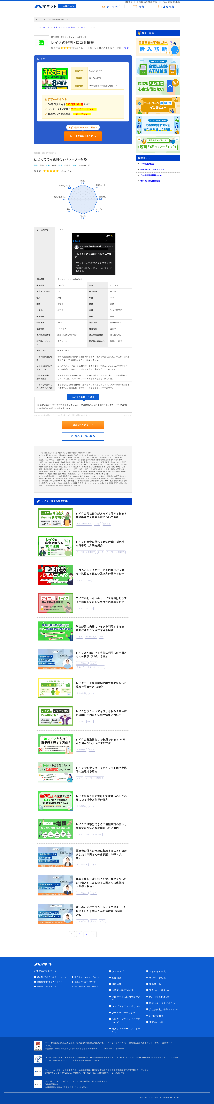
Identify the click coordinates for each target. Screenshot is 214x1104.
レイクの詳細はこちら (83, 136)
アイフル (89, 608)
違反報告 (128, 415)
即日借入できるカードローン (87, 977)
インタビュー (82, 663)
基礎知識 (116, 977)
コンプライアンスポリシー (126, 1006)
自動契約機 (81, 693)
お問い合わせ (156, 1015)
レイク (83, 27)
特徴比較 (116, 984)
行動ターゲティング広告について (126, 1021)
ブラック (80, 721)
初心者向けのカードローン (86, 986)
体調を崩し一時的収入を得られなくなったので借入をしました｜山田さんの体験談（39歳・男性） (101, 883)
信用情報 (106, 524)
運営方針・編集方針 (160, 990)
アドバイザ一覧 (157, 971)
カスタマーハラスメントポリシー (126, 1030)
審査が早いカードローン (85, 982)
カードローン (44, 27)
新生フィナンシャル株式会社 (65, 27)
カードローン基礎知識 (94, 778)
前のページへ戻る (85, 436)
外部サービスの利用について (126, 998)
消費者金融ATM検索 (123, 990)
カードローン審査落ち (116, 552)
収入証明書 (81, 806)
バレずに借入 (90, 637)
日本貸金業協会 (147, 164)
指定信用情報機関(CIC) (150, 181)
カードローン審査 (84, 524)
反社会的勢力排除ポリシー (163, 1009)
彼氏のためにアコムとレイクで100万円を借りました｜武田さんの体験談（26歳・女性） (101, 911)
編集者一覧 (155, 984)
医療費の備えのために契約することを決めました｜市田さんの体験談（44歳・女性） (101, 854)
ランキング (118, 971)
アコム (88, 580)
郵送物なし (81, 750)
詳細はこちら (81, 425)
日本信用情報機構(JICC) (151, 175)
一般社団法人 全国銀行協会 (152, 169)
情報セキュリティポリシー (163, 1003)
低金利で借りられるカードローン (51, 977)
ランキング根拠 (157, 977)
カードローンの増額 (93, 834)
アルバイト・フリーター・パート (90, 667)
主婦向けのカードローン (48, 986)
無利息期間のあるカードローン (50, 982)
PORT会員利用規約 (159, 997)
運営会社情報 (156, 1022)
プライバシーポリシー (124, 1012)
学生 (101, 637)
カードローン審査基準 (86, 552)
